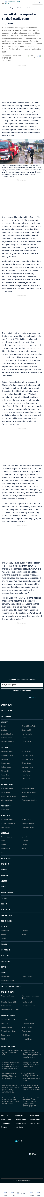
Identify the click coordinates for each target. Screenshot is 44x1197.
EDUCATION (5, 815)
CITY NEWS (5, 747)
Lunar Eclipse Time (28, 1006)
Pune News (26, 775)
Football (25, 931)
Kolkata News (6, 767)
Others (3, 938)
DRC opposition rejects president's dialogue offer (10, 1052)
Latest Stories (8, 1047)
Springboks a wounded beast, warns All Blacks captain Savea (31, 1064)
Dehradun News (27, 755)
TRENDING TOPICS (8, 1015)
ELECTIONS (5, 956)
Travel (24, 849)
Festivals (25, 841)
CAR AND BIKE (6, 915)
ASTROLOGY (5, 806)
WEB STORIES (6, 858)
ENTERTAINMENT (7, 784)
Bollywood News (7, 788)
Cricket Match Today (29, 726)
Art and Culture (6, 837)
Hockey (3, 934)
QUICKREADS (6, 961)
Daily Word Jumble (7, 980)
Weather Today (20, 1119)
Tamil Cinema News (29, 792)
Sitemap (4, 1127)
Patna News (5, 775)
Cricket (19, 8)
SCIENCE (4, 898)
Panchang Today (27, 1002)
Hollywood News (28, 788)
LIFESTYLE (5, 833)
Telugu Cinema (27, 1027)
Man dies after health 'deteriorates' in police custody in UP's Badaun (31, 1087)
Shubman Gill (26, 730)
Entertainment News (8, 1031)
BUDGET (4, 887)
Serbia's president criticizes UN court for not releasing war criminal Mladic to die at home (31, 1076)
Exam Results (5, 827)
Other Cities (26, 779)
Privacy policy (6, 1119)
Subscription (5, 1123)
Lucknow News (27, 767)
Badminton (5, 931)
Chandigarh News (7, 755)
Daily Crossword (27, 977)
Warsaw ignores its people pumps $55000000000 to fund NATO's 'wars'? (10, 1076)
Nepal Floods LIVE (7, 996)
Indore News (5, 763)
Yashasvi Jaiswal (6, 738)
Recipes (24, 845)
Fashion (3, 841)
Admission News (7, 819)
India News (29, 8)
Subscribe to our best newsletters (22, 679)
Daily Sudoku (5, 977)
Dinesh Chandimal (7, 742)
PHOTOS (4, 875)
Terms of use (34, 1115)
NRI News (4, 1039)
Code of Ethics (35, 1123)
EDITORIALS (5, 910)
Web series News (7, 800)
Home (4, 8)
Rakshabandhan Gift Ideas (10, 1010)
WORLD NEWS (6, 711)
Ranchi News (5, 779)
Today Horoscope (7, 1006)
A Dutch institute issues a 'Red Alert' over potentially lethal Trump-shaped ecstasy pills (10, 1065)
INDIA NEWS (6, 716)
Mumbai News (6, 771)
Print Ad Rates (20, 1123)
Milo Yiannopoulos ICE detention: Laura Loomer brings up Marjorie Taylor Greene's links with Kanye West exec (31, 1102)
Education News (28, 827)
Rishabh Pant (26, 738)
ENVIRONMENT (7, 892)
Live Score (4, 730)
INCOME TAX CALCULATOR (11, 986)
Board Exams (26, 819)
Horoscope (5, 810)
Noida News (26, 771)
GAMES (4, 973)
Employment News (28, 823)
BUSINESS (5, 870)
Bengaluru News (7, 751)
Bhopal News (26, 751)
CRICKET (4, 722)
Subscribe (37, 3)
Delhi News (5, 759)
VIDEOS (4, 881)
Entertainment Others (29, 800)
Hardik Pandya (27, 734)
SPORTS (4, 927)
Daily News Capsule (9, 685)
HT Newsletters (35, 1119)
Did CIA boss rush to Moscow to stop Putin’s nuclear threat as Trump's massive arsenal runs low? (10, 1089)
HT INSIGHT (5, 950)
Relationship (5, 849)
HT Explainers (27, 1039)
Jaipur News (26, 763)
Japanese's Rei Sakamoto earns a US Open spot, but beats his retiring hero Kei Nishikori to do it (32, 1054)
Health (3, 845)
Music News (5, 792)
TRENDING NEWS (7, 992)
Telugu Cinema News (8, 796)
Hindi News (26, 1035)
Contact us (19, 1115)
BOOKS (4, 944)
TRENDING (5, 864)
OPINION (4, 904)
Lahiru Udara (26, 742)
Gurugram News (27, 759)
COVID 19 (4, 967)
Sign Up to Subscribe (22, 690)
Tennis (24, 934)
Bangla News (26, 1031)
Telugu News (5, 1035)
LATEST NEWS (6, 705)
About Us (4, 1115)
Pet (2, 852)
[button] (2, 2)
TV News (25, 796)
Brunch (24, 837)
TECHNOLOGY (6, 921)
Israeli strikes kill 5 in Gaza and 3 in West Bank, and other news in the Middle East (11, 1100)
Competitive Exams (8, 823)
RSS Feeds (19, 1127)
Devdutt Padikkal (7, 734)
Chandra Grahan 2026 (9, 1002)
